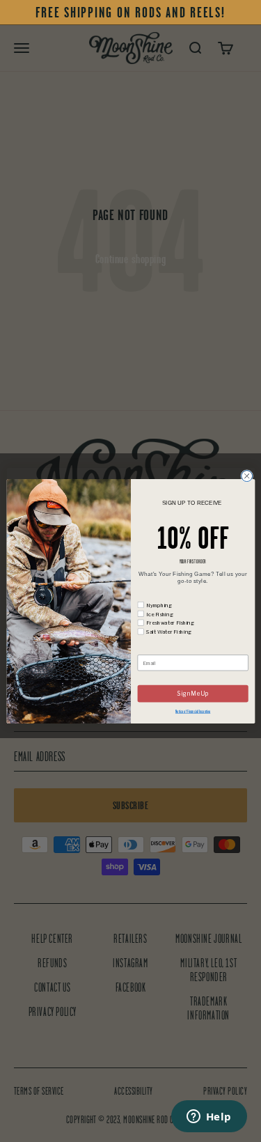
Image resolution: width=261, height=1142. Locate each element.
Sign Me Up (192, 693)
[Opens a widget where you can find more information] (209, 1117)
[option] (130, 12)
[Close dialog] (246, 475)
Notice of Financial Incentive (192, 711)
